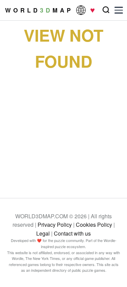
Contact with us (72, 233)
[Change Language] (81, 10)
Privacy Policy (55, 224)
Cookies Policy (94, 224)
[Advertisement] (63, 128)
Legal (43, 233)
